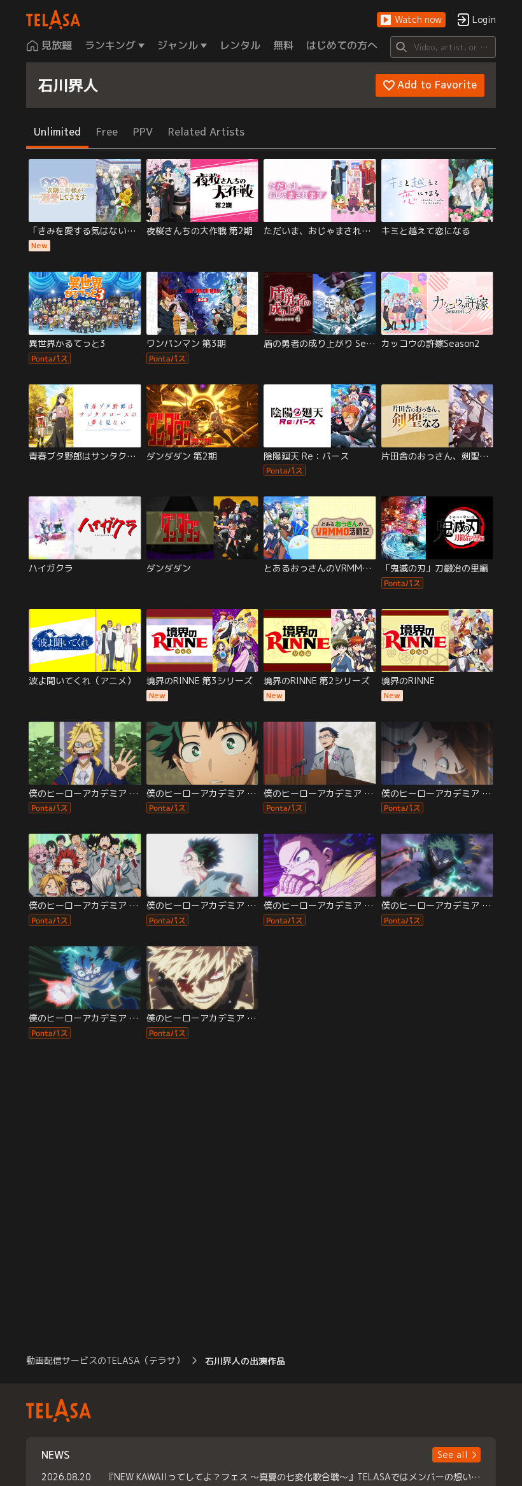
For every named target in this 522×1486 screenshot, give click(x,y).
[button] (411, 20)
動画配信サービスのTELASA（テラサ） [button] (105, 1360)
